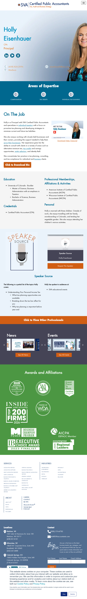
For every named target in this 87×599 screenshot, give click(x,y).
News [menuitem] (7, 507)
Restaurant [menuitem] (60, 467)
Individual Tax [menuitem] (25, 485)
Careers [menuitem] (26, 497)
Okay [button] (63, 594)
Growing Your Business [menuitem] (10, 483)
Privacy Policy (39, 583)
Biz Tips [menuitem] (26, 502)
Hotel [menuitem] (59, 470)
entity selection (20, 151)
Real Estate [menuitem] (60, 477)
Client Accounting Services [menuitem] (11, 472)
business (37, 159)
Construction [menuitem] (45, 471)
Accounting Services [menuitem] (9, 467)
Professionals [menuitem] (9, 509)
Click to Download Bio (17, 165)
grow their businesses (12, 142)
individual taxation (25, 125)
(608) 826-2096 (15, 66)
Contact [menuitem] (27, 499)
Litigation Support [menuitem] (26, 476)
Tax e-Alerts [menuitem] (8, 511)
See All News (23, 355)
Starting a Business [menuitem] (27, 467)
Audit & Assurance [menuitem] (8, 474)
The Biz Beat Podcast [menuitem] (28, 508)
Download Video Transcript (67, 141)
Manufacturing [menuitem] (62, 472)
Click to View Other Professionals (43, 320)
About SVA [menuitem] (8, 502)
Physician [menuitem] (44, 476)
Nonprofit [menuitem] (60, 474)
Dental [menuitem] (43, 474)
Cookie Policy (23, 583)
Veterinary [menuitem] (44, 478)
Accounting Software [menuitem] (9, 470)
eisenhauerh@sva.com (59, 66)
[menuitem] (29, 505)
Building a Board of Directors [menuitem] (11, 481)
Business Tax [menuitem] (25, 483)
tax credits (27, 148)
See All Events (64, 355)
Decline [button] (72, 594)
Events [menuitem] (7, 504)
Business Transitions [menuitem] (27, 470)
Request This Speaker (65, 266)
